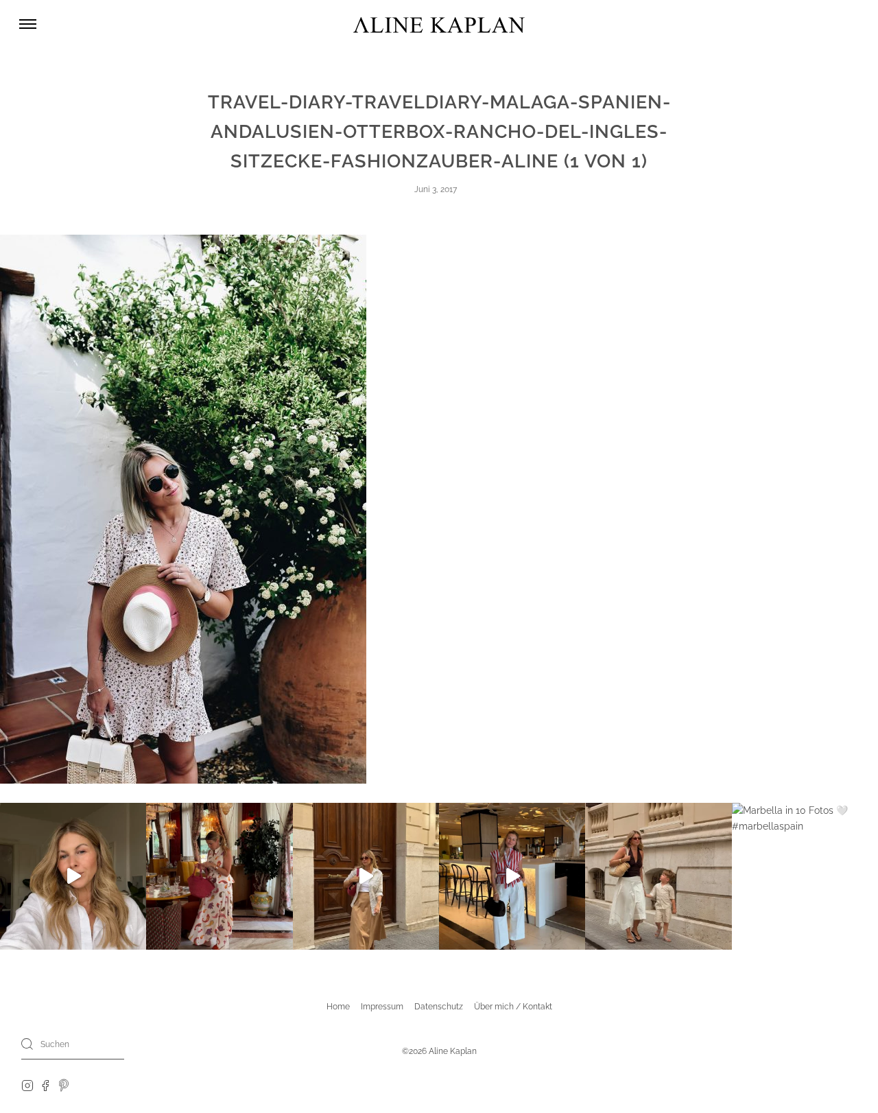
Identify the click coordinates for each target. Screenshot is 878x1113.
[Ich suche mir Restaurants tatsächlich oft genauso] (219, 876)
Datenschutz (438, 1006)
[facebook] (45, 1084)
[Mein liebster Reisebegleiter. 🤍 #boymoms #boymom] (658, 876)
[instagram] (27, 1084)
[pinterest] (64, 1084)
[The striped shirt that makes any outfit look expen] (512, 876)
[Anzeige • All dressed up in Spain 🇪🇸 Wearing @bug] (366, 876)
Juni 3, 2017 (435, 189)
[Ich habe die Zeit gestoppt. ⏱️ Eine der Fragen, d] (73, 876)
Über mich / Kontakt (513, 1006)
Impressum (382, 1006)
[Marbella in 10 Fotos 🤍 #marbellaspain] (805, 876)
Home (338, 1006)
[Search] (27, 1043)
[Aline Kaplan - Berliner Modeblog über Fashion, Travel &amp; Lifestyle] (439, 24)
